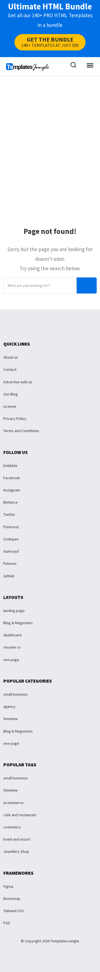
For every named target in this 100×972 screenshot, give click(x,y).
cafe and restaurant (19, 814)
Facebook (11, 477)
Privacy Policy (14, 418)
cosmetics (12, 827)
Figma (8, 886)
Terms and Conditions (21, 430)
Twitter (9, 514)
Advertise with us (17, 381)
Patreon (9, 563)
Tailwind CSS (13, 910)
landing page (14, 610)
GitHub (8, 575)
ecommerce (13, 802)
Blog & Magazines (18, 622)
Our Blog (10, 394)
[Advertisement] (50, 139)
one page (11, 659)
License (9, 406)
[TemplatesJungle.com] (27, 66)
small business (15, 694)
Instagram (11, 490)
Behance (10, 502)
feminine (10, 718)
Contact (9, 369)
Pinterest (11, 526)
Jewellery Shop (16, 851)
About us (10, 357)
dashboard (12, 634)
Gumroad (11, 551)
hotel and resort (16, 839)
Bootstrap (11, 898)
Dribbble (10, 465)
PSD (6, 922)
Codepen (11, 539)
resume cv (12, 647)
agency (9, 706)
